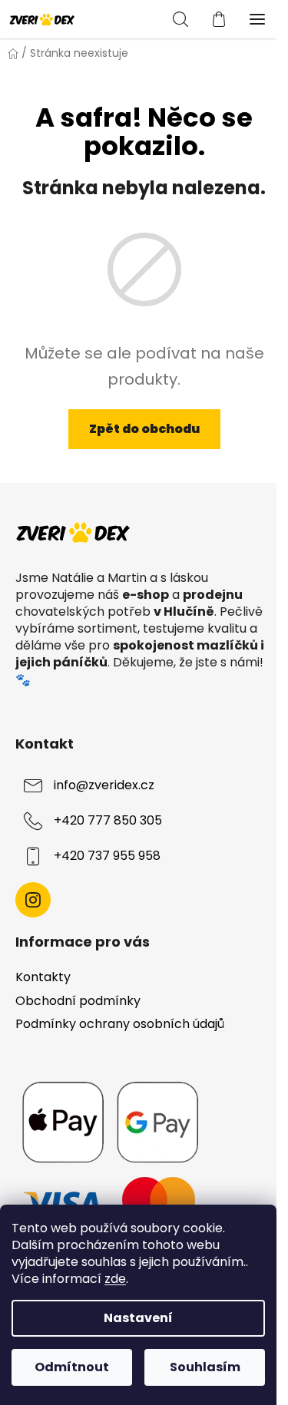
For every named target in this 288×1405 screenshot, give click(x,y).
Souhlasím (205, 1367)
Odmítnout (72, 1367)
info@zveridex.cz (104, 785)
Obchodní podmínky (78, 1001)
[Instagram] (33, 899)
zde (115, 1279)
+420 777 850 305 (108, 820)
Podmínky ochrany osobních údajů (119, 1024)
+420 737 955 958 (107, 855)
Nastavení (138, 1318)
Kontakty (43, 977)
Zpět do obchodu (144, 429)
